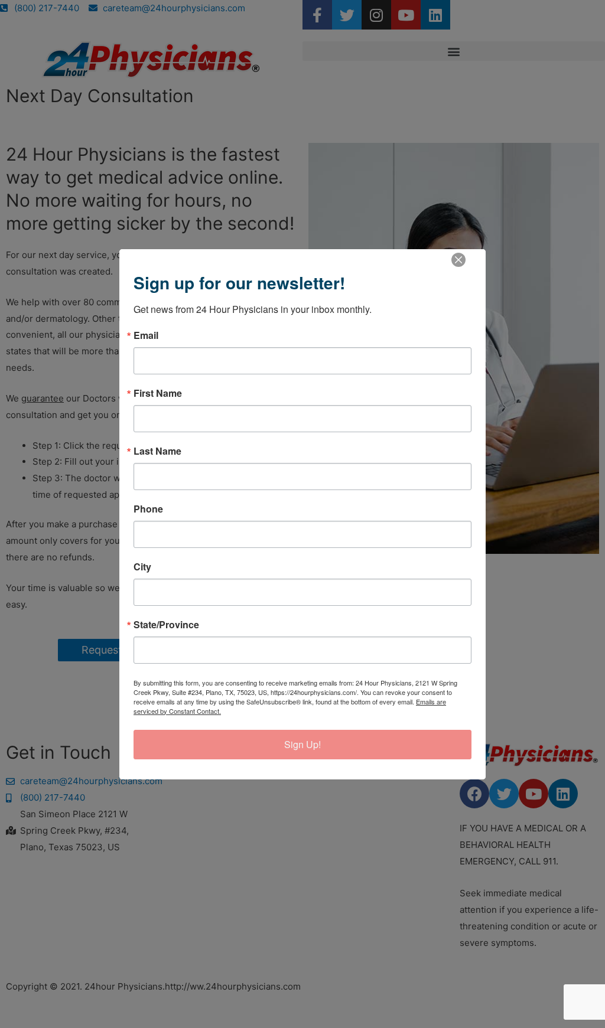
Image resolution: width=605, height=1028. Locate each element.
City (142, 567)
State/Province (166, 624)
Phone (148, 509)
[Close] (458, 260)
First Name (158, 393)
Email (146, 335)
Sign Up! (302, 744)
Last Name (157, 451)
